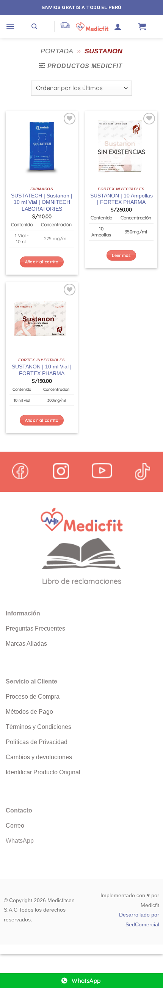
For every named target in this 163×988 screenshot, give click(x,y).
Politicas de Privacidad (36, 742)
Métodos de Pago (29, 711)
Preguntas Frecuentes (35, 628)
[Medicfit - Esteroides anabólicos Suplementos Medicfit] (92, 26)
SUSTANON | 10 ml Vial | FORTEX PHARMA (42, 370)
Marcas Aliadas (26, 643)
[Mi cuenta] (118, 26)
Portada (57, 51)
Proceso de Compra (33, 696)
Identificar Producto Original (43, 772)
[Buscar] (34, 26)
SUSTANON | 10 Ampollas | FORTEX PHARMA (121, 199)
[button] (10, 26)
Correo (15, 825)
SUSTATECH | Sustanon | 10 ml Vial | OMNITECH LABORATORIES (41, 202)
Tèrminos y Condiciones (38, 727)
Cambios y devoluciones (39, 757)
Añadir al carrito (42, 261)
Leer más (121, 255)
